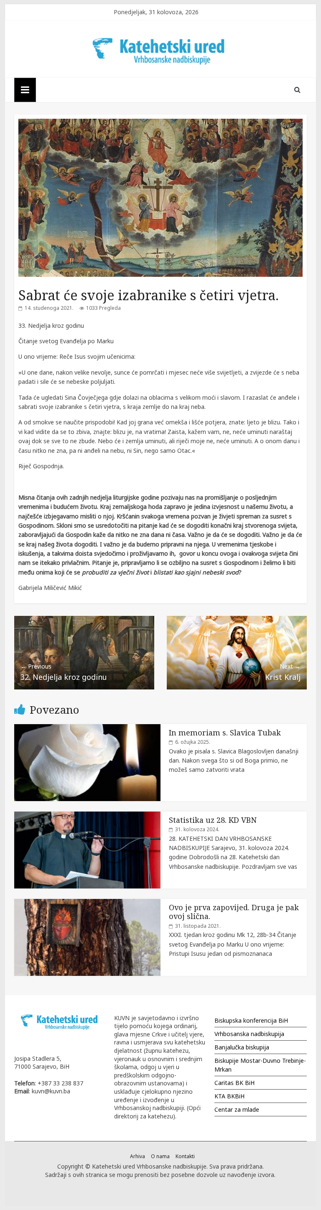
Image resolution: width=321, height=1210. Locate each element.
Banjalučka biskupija (241, 1047)
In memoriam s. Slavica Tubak (225, 733)
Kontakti (185, 1156)
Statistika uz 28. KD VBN (213, 820)
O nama (160, 1156)
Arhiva (137, 1156)
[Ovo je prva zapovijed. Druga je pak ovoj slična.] (87, 903)
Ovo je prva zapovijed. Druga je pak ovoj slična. (234, 912)
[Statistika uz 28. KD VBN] (87, 816)
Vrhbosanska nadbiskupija (249, 1034)
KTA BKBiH (229, 1096)
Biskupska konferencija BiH (251, 1020)
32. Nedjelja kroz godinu (63, 672)
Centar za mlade (236, 1109)
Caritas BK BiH (234, 1083)
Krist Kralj (283, 672)
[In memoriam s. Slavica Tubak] (87, 729)
